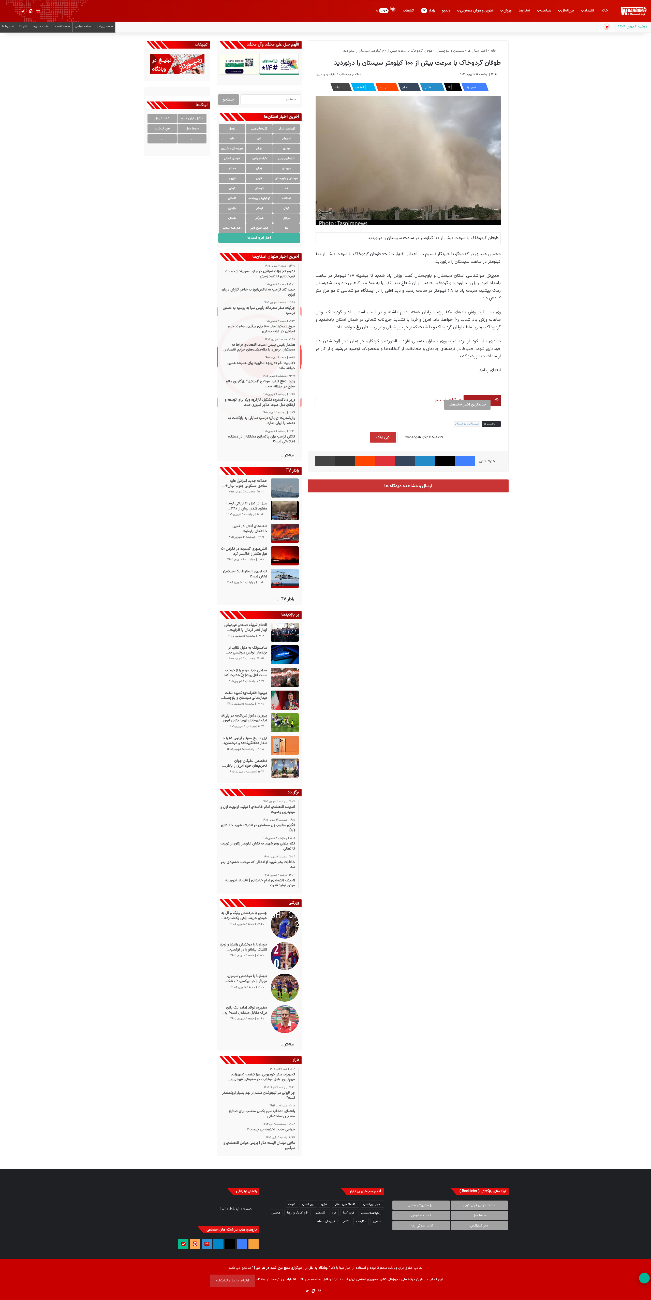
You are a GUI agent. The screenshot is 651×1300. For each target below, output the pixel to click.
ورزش (507, 10)
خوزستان (286, 168)
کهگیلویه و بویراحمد (259, 198)
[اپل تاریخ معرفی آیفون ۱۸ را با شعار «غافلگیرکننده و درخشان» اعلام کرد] (285, 745)
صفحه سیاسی (83, 26)
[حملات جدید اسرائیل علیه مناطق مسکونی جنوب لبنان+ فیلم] (285, 488)
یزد (286, 228)
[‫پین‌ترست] (385, 461)
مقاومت (361, 1221)
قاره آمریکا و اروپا (297, 1212)
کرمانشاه (286, 198)
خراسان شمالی (232, 158)
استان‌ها (524, 10)
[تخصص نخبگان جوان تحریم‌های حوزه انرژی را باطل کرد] (285, 768)
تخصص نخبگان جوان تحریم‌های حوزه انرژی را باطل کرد (246, 763)
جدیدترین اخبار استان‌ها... (467, 404)
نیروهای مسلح (326, 1221)
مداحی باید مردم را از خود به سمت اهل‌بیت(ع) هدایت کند (245, 673)
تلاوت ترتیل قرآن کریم (479, 1205)
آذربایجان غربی (259, 129)
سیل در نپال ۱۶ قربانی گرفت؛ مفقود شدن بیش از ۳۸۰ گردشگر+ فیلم (246, 506)
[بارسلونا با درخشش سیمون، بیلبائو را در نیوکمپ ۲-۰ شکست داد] (285, 988)
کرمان (232, 188)
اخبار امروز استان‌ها (259, 238)
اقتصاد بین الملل (345, 1204)
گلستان (232, 198)
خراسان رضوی (259, 158)
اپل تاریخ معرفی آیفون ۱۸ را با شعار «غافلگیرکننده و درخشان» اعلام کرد (245, 741)
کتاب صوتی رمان (421, 1225)
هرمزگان (259, 218)
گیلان (286, 208)
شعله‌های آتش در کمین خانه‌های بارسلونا (249, 529)
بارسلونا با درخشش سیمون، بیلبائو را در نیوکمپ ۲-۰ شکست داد (244, 979)
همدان (232, 218)
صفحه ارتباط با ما (236, 1209)
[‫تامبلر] (405, 461)
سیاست (545, 10)
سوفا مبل (192, 128)
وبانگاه (392, 1267)
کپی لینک (383, 437)
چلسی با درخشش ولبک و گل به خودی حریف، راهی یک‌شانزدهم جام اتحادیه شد (244, 916)
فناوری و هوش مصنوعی (476, 10)
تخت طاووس (421, 1215)
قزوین (232, 178)
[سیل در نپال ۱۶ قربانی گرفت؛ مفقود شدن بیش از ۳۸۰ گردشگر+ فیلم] (285, 510)
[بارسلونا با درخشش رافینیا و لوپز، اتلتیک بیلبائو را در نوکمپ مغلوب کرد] (285, 956)
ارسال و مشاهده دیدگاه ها (408, 486)
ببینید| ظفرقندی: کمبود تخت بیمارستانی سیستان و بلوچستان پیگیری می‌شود (244, 695)
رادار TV (23, 26)
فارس (259, 178)
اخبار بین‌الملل (372, 1204)
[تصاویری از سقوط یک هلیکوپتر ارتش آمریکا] (285, 578)
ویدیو (446, 10)
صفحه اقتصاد (62, 26)
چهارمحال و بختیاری (232, 149)
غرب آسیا (348, 1212)
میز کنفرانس (479, 1225)
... (192, 138)
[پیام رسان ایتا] (30, 11)
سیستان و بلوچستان (450, 50)
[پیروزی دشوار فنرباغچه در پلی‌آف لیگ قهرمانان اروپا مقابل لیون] (285, 722)
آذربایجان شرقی (286, 129)
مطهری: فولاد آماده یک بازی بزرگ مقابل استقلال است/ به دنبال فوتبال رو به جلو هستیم (245, 1010)
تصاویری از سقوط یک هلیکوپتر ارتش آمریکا (245, 574)
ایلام (232, 139)
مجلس (276, 1212)
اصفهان (286, 139)
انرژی (324, 1204)
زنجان (259, 168)
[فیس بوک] (465, 461)
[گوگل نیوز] (38, 11)
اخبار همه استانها (232, 228)
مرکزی (286, 218)
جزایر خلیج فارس (259, 228)
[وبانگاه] (633, 11)
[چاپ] (325, 461)
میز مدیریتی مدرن (421, 1205)
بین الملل (308, 1204)
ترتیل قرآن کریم (192, 118)
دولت (291, 1204)
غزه (334, 1212)
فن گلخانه (162, 128)
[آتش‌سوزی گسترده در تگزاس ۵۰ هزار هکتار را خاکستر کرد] (285, 555)
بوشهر (286, 149)
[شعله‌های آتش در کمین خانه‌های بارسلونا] (285, 533)
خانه (604, 10)
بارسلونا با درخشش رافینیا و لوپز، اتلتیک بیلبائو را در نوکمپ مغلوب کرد (243, 947)
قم (286, 188)
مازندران (232, 208)
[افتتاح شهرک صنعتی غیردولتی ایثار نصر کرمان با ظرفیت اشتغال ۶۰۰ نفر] (285, 632)
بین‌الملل (567, 10)
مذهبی (377, 1221)
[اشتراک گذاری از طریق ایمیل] (345, 461)
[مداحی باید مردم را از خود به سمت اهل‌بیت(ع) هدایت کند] (285, 677)
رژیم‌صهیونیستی (371, 1212)
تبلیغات (408, 10)
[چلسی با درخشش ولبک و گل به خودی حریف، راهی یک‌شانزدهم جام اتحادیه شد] (285, 925)
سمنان (232, 168)
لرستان (259, 208)
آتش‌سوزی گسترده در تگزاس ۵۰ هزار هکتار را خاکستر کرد (244, 551)
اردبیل (232, 129)
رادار (429, 10)
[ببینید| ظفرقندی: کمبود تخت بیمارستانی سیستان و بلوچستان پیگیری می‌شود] (285, 700)
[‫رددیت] (365, 461)
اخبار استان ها (477, 50)
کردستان (259, 188)
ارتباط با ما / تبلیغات (232, 1280)
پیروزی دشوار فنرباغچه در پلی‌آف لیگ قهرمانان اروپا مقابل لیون (244, 718)
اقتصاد (589, 10)
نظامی (345, 1221)
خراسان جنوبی (286, 158)
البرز (259, 139)
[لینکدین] (425, 461)
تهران (259, 149)
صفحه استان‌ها (41, 26)
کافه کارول (162, 118)
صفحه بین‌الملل (104, 26)
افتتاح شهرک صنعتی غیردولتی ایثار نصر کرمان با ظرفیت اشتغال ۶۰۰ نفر (245, 628)
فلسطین (320, 1212)
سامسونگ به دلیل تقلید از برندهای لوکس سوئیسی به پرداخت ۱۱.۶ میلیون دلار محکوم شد (244, 650)
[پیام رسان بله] (23, 11)
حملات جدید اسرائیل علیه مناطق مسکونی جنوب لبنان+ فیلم (246, 483)
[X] (445, 461)
